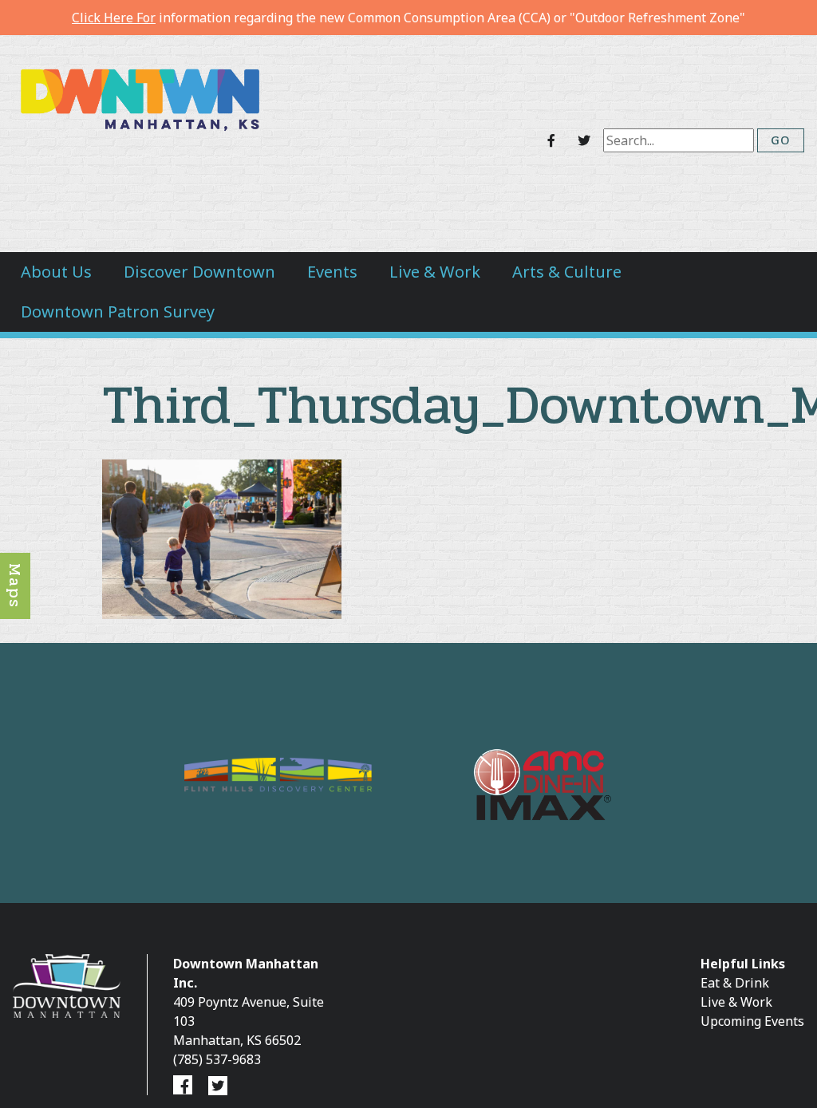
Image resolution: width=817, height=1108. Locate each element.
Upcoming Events (752, 1021)
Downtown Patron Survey (118, 311)
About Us (56, 271)
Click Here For (114, 17)
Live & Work (434, 271)
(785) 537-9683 (217, 1059)
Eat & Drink (735, 983)
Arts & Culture (567, 271)
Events (332, 271)
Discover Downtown (199, 271)
